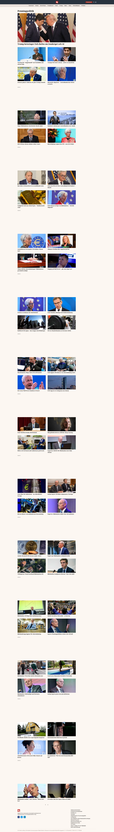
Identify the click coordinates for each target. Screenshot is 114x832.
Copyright (73, 814)
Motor (66, 5)
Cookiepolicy (73, 817)
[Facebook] (19, 817)
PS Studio (83, 5)
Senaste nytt (31, 5)
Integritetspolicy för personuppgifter (78, 815)
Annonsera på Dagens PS (76, 821)
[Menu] (95, 2)
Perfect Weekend (76, 5)
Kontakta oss (73, 812)
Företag (61, 5)
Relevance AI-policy (75, 820)
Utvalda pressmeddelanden (76, 811)
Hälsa (70, 5)
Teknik (56, 5)
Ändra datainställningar (75, 827)
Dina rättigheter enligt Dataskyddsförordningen (80, 818)
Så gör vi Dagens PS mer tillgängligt (78, 825)
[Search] (93, 2)
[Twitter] (22, 817)
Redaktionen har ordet (75, 822)
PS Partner (73, 824)
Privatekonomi (50, 5)
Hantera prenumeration (75, 810)
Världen (36, 5)
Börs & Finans (43, 5)
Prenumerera (89, 2)
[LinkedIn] (25, 817)
